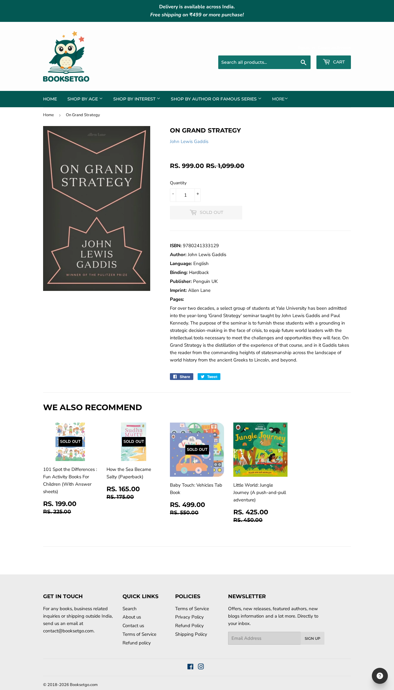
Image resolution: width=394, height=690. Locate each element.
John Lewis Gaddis (189, 141)
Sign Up (312, 638)
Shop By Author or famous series (214, 99)
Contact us (133, 626)
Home (50, 99)
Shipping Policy (191, 634)
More (278, 99)
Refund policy (137, 643)
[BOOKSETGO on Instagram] (201, 667)
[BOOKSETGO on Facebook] (190, 667)
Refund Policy (189, 626)
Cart (338, 62)
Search (130, 609)
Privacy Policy (189, 617)
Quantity (178, 183)
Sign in (303, 48)
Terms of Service (139, 634)
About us (132, 617)
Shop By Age (83, 99)
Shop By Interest (135, 99)
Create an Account (334, 48)
